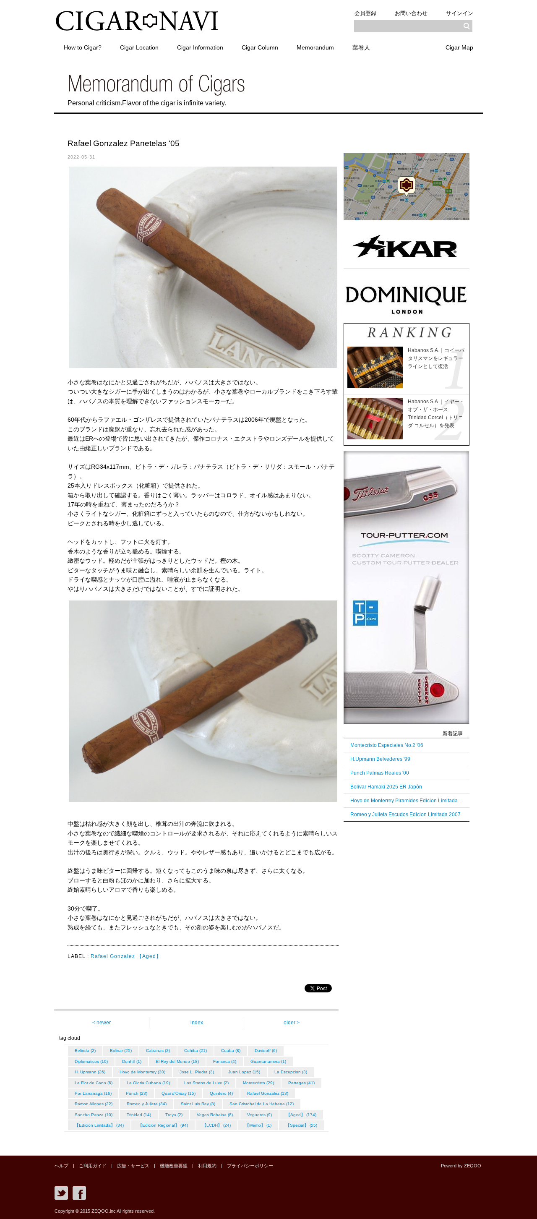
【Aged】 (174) (301, 1114)
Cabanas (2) (158, 1050)
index (196, 1023)
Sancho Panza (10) (93, 1114)
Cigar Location (139, 47)
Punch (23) (136, 1093)
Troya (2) (173, 1114)
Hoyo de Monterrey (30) (142, 1072)
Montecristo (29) (258, 1083)
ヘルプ (61, 1165)
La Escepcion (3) (290, 1072)
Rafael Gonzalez (113, 956)
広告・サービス (133, 1165)
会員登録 (365, 13)
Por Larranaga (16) (93, 1093)
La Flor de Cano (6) (93, 1083)
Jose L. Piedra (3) (197, 1072)
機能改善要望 (174, 1165)
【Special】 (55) (301, 1125)
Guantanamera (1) (268, 1061)
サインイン (459, 13)
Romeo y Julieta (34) (147, 1104)
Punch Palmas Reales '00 (379, 773)
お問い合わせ (411, 13)
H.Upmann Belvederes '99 (380, 759)
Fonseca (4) (224, 1061)
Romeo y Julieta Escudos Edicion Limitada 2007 (405, 814)
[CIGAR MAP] (406, 219)
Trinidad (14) (139, 1114)
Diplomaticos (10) (91, 1061)
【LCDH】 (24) (216, 1125)
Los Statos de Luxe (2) (206, 1083)
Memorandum (315, 47)
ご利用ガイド (93, 1165)
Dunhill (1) (131, 1061)
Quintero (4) (221, 1093)
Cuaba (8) (230, 1050)
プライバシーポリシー (250, 1165)
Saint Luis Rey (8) (198, 1104)
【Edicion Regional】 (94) (163, 1125)
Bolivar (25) (121, 1050)
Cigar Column (260, 47)
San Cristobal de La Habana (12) (261, 1104)
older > (292, 1023)
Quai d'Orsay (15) (179, 1093)
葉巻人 (361, 47)
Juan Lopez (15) (244, 1072)
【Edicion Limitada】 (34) (99, 1125)
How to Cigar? (83, 47)
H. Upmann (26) (90, 1072)
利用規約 (207, 1165)
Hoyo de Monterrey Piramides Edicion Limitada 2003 (406, 801)
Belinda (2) (85, 1050)
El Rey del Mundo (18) (177, 1061)
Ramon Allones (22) (93, 1104)
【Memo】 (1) (258, 1125)
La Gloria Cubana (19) (148, 1083)
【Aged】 (149, 956)
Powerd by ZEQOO (461, 1165)
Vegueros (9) (259, 1114)
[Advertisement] (406, 957)
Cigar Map (459, 47)
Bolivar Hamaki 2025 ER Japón (386, 787)
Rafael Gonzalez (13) (267, 1093)
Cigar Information (200, 47)
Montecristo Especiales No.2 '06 (386, 745)
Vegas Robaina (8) (215, 1114)
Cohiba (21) (195, 1050)
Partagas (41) (301, 1083)
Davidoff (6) (266, 1050)
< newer (101, 1023)
